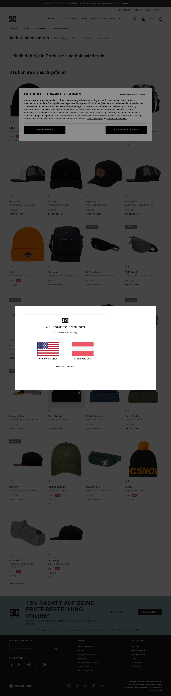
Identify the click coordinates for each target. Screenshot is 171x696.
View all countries (65, 366)
